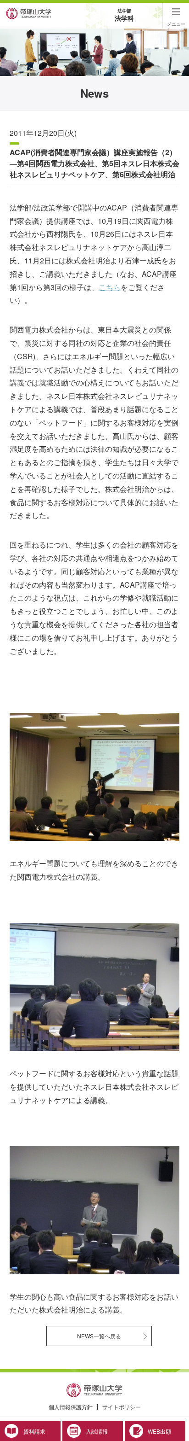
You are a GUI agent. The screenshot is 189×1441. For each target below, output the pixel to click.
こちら (110, 287)
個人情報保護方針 (71, 1407)
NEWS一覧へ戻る (99, 1336)
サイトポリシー (121, 1407)
